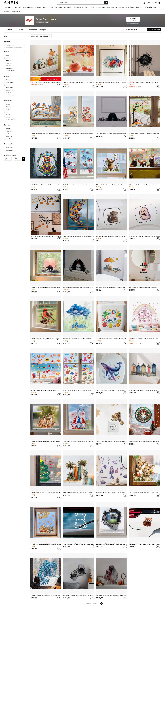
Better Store (42, 19)
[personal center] (144, 3)
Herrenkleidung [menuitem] (78, 7)
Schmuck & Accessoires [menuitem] (103, 7)
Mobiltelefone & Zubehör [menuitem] (152, 7)
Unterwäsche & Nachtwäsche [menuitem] (63, 7)
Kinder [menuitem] (86, 7)
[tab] (9, 30)
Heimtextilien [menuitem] (139, 7)
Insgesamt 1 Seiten (91, 603)
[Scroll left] (157, 7)
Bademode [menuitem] (38, 7)
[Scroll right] (159, 7)
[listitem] (43, 22)
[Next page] (104, 603)
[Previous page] (99, 603)
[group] (14, 45)
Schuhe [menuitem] (92, 7)
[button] (156, 3)
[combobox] (40, 36)
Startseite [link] (7, 11)
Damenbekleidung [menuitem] (28, 7)
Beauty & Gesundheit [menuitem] (117, 7)
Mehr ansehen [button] (11, 70)
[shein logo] (11, 2)
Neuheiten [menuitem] (18, 7)
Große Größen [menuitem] (130, 7)
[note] (45, 79)
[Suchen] (106, 2)
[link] (148, 2)
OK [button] (24, 158)
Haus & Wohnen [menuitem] (48, 7)
